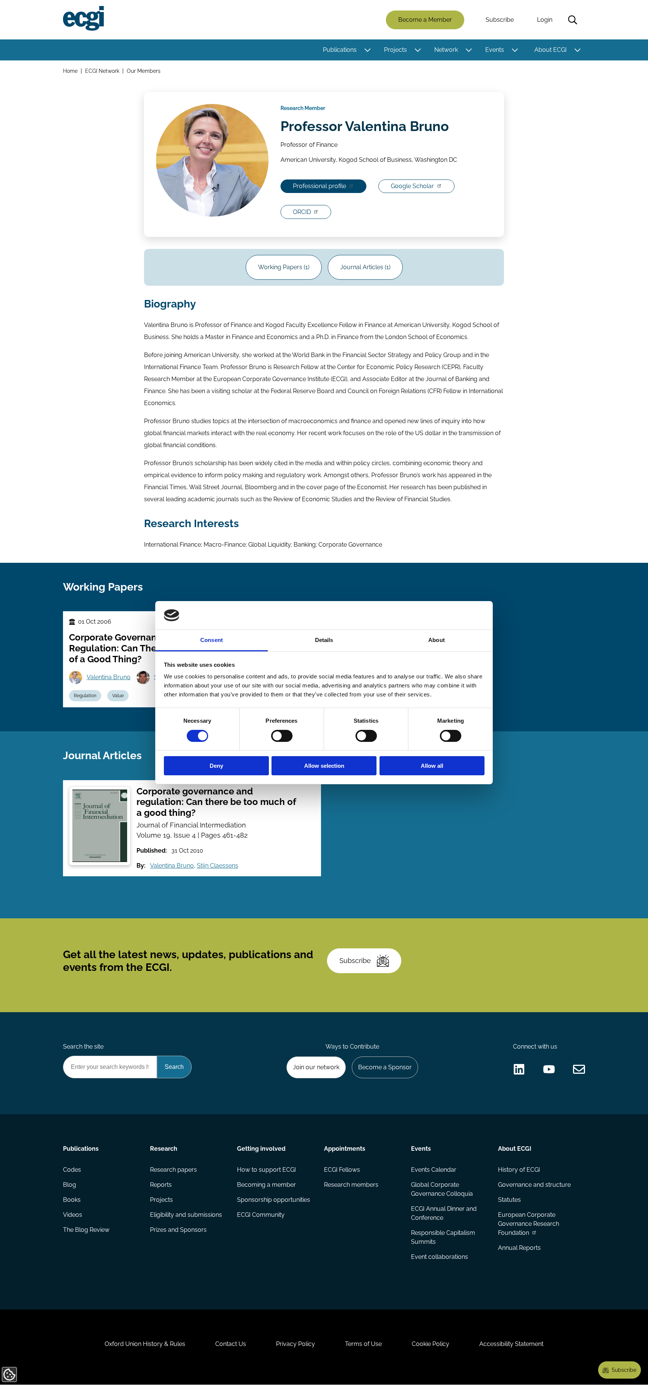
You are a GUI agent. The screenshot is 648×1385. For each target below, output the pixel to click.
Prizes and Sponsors (178, 1229)
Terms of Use (363, 1343)
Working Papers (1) (283, 267)
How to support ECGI (266, 1169)
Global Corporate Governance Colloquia (442, 1189)
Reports (161, 1184)
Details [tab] (324, 640)
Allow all (432, 766)
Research (163, 1148)
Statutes (509, 1199)
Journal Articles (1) (365, 267)
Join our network (316, 1067)
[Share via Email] (579, 1069)
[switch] (281, 736)
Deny (216, 766)
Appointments (344, 1148)
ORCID (302, 212)
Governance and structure (534, 1184)
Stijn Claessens (217, 865)
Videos (72, 1214)
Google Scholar (412, 186)
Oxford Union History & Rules (145, 1343)
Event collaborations (439, 1256)
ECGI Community (261, 1214)
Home (70, 71)
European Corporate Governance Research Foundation (528, 1223)
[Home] (83, 18)
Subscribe (500, 19)
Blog (69, 1184)
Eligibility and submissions (186, 1214)
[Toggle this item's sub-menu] (367, 50)
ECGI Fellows (342, 1169)
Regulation (85, 695)
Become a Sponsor (385, 1067)
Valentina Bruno (108, 677)
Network (446, 49)
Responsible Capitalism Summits (443, 1237)
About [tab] (436, 640)
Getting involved (261, 1148)
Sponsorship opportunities (273, 1199)
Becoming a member (266, 1184)
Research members (351, 1184)
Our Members (143, 71)
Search (572, 20)
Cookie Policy (430, 1343)
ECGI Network (102, 71)
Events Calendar (433, 1169)
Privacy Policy (295, 1343)
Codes (72, 1169)
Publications (340, 49)
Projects (395, 49)
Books (72, 1199)
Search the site (83, 1046)
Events (494, 49)
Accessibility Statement (511, 1343)
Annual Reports (519, 1247)
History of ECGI (519, 1169)
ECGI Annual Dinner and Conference (444, 1213)
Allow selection (324, 766)
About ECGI (550, 49)
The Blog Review (86, 1229)
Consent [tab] (211, 640)
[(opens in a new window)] (519, 1069)
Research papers (173, 1169)
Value (118, 695)
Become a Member (425, 19)
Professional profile (319, 186)
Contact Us (230, 1343)
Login (544, 19)
